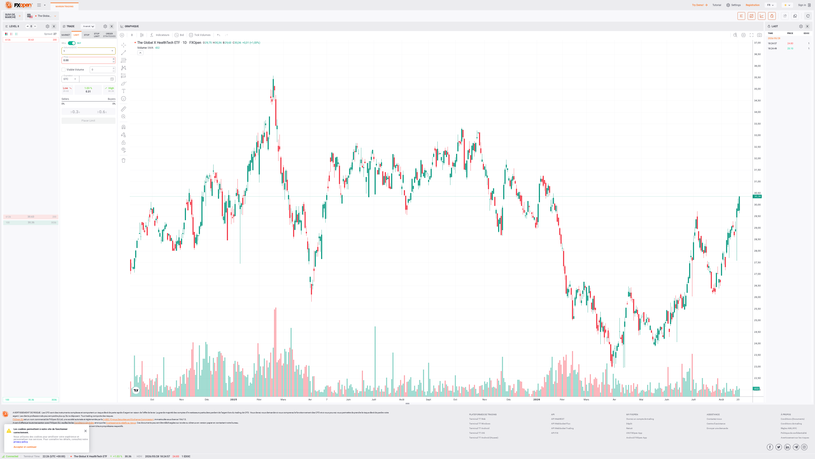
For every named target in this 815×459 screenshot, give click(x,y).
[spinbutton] (88, 60)
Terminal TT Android (479, 428)
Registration (753, 5)
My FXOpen (632, 414)
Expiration (68, 75)
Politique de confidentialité (794, 433)
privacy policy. (21, 442)
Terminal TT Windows (479, 423)
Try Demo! (698, 5)
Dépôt (629, 423)
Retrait (629, 428)
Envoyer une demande (717, 428)
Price (66, 57)
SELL (64, 43)
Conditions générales (84, 423)
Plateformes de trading (483, 414)
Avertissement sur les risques (795, 437)
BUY (79, 43)
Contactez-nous (714, 419)
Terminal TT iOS (477, 433)
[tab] (65, 35)
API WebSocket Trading (562, 428)
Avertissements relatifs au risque (121, 423)
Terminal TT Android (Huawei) (483, 437)
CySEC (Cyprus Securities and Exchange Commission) (128, 419)
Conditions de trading (791, 423)
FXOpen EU (18, 419)
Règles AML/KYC (789, 428)
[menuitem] (88, 26)
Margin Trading (64, 6)
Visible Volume (75, 69)
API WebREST (557, 419)
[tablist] (88, 78)
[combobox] (88, 51)
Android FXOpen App (636, 437)
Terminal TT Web (477, 419)
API (553, 414)
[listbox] (771, 5)
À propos (786, 414)
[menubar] (88, 26)
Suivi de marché (10, 16)
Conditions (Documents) (793, 419)
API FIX (554, 433)
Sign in (802, 5)
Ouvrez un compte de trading (640, 419)
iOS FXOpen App (634, 433)
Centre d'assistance (716, 423)
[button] (112, 51)
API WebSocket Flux (560, 423)
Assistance (713, 414)
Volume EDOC (70, 47)
